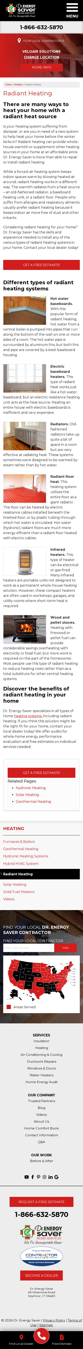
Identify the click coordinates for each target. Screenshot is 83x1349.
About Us (41, 1121)
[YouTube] (26, 1177)
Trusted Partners (41, 1101)
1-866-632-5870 (41, 27)
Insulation (41, 1041)
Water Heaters (41, 1075)
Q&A (41, 1142)
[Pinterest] (38, 1177)
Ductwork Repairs (41, 1061)
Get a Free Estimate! (41, 265)
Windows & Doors (41, 1068)
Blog (41, 1108)
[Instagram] (44, 1177)
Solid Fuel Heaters (18, 892)
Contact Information (41, 1135)
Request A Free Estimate (41, 1202)
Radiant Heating (18, 874)
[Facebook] (32, 1177)
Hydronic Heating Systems (25, 856)
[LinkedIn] (50, 1177)
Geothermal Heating (33, 802)
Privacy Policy (54, 1320)
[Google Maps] (56, 1177)
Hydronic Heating (31, 788)
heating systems (28, 716)
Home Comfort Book (41, 1128)
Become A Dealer (41, 1275)
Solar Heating (27, 795)
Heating (13, 828)
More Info (41, 67)
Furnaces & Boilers (19, 842)
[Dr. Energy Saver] (42, 1336)
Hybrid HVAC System (21, 864)
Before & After (41, 1161)
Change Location (41, 57)
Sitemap (46, 1325)
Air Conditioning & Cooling (41, 1055)
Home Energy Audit (42, 1082)
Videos (8, 899)
